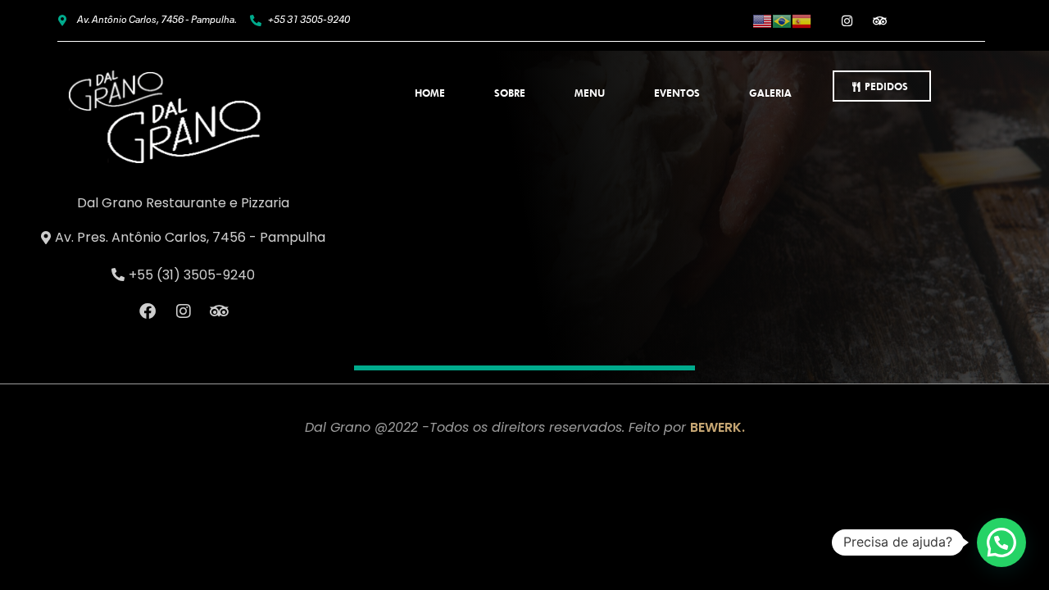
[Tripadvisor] (880, 20)
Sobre (509, 93)
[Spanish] (801, 20)
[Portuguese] (782, 20)
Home (430, 93)
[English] (762, 20)
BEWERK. (717, 427)
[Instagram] (847, 20)
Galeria (770, 93)
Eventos (677, 93)
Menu (589, 93)
